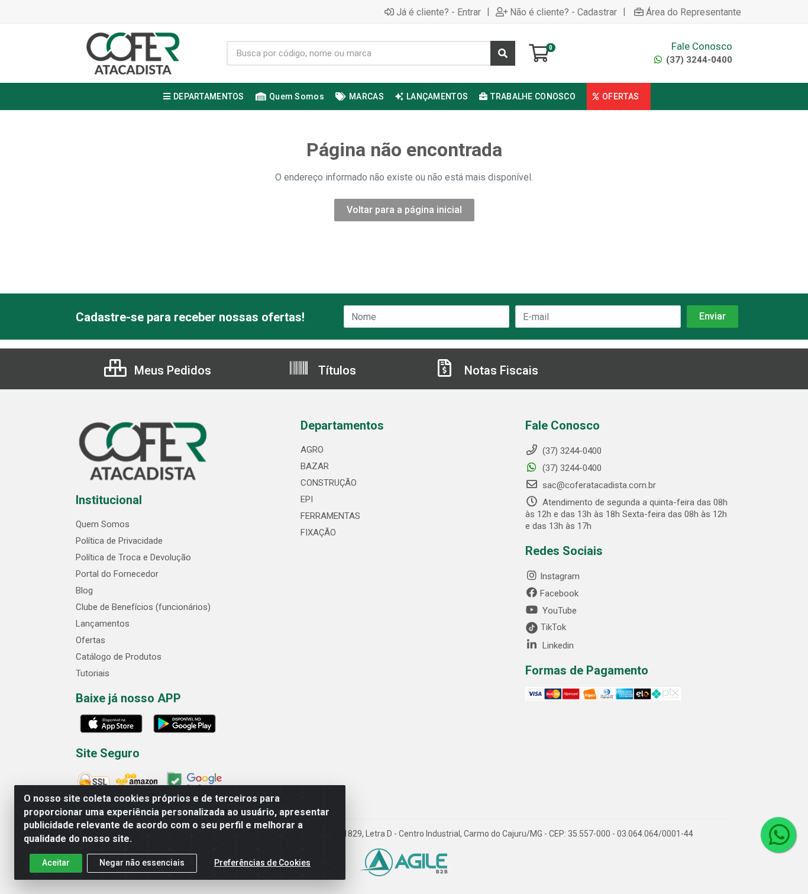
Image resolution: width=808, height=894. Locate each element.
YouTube (558, 610)
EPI (306, 499)
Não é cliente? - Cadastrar (563, 12)
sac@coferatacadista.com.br (598, 485)
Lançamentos (103, 623)
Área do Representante (693, 12)
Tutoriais (92, 673)
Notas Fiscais (499, 370)
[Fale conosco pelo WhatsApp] (778, 835)
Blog (84, 590)
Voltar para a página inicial (404, 209)
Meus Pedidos (171, 370)
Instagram (560, 576)
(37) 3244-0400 (698, 59)
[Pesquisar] (502, 53)
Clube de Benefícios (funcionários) (143, 607)
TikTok (552, 627)
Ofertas (90, 640)
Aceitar (56, 862)
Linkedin (557, 645)
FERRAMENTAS (330, 516)
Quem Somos (103, 524)
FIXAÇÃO (318, 532)
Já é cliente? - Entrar (438, 12)
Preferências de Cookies (262, 862)
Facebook (559, 593)
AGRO (312, 449)
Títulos (335, 370)
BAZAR (314, 466)
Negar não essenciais (142, 862)
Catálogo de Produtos (118, 656)
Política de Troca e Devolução (133, 557)
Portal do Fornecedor (117, 574)
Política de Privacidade (119, 540)
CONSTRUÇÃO (328, 482)
